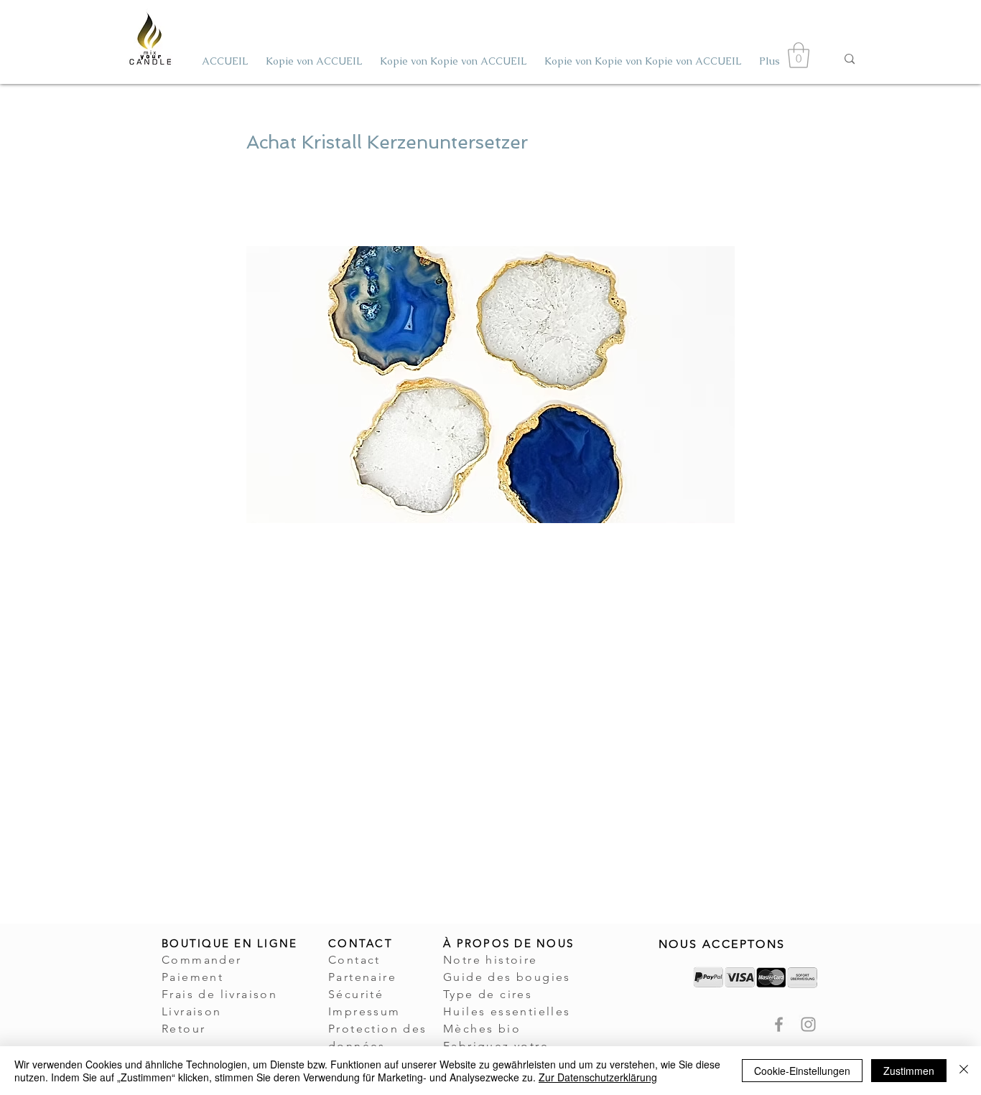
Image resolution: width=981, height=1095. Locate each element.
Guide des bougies (507, 977)
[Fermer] (963, 1071)
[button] (798, 55)
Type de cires (487, 994)
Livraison (192, 1011)
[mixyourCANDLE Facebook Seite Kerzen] (779, 1024)
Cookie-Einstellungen (802, 1070)
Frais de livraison (219, 994)
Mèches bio (482, 1028)
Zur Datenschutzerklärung (598, 1077)
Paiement (192, 977)
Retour (183, 1028)
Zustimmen (908, 1070)
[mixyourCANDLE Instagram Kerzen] (808, 1024)
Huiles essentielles (507, 1011)
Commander (202, 960)
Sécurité (355, 994)
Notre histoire (490, 960)
